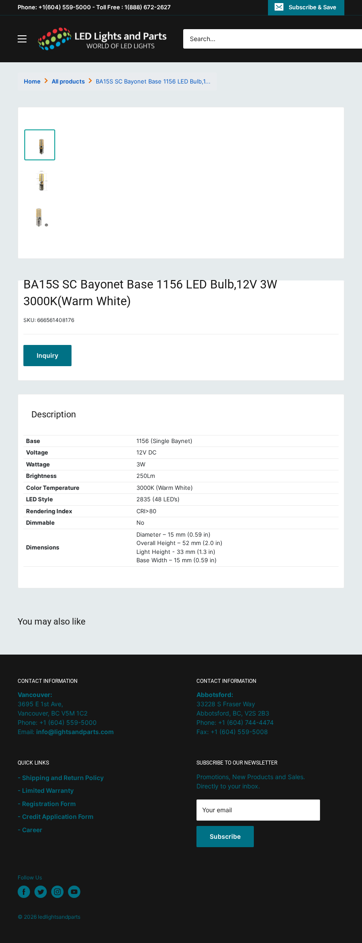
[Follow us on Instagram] (57, 892)
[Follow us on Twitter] (40, 892)
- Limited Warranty (46, 790)
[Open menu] (22, 38)
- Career (30, 829)
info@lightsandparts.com (75, 731)
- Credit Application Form (56, 816)
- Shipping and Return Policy (61, 777)
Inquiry (47, 355)
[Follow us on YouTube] (74, 892)
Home (32, 81)
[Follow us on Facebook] (24, 892)
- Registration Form (47, 803)
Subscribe (225, 836)
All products (68, 81)
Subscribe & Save (312, 7)
